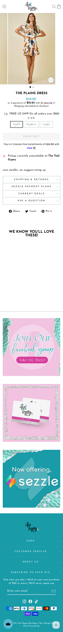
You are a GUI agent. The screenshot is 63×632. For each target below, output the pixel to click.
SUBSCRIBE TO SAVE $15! (31, 572)
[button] (31, 103)
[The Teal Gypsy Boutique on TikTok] (36, 601)
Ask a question (31, 201)
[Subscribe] (54, 591)
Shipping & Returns (31, 179)
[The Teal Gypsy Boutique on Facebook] (30, 601)
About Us (31, 562)
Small (16, 124)
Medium (31, 124)
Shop (30, 541)
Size (31, 118)
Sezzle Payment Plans (31, 186)
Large (46, 124)
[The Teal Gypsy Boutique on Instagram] (24, 601)
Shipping (19, 106)
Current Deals (31, 194)
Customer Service (30, 551)
